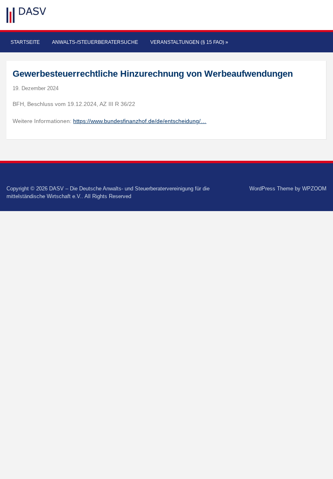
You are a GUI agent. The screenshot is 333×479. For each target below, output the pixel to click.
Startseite (25, 42)
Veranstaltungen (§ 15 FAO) (189, 42)
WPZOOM (314, 189)
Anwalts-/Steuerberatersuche (95, 42)
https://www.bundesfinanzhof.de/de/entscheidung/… (139, 121)
